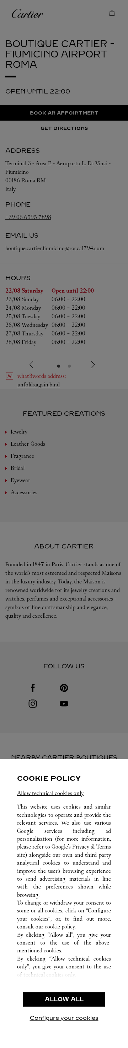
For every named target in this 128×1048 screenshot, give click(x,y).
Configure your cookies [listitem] (64, 1017)
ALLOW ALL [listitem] (64, 999)
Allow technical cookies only (50, 793)
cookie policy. (60, 926)
